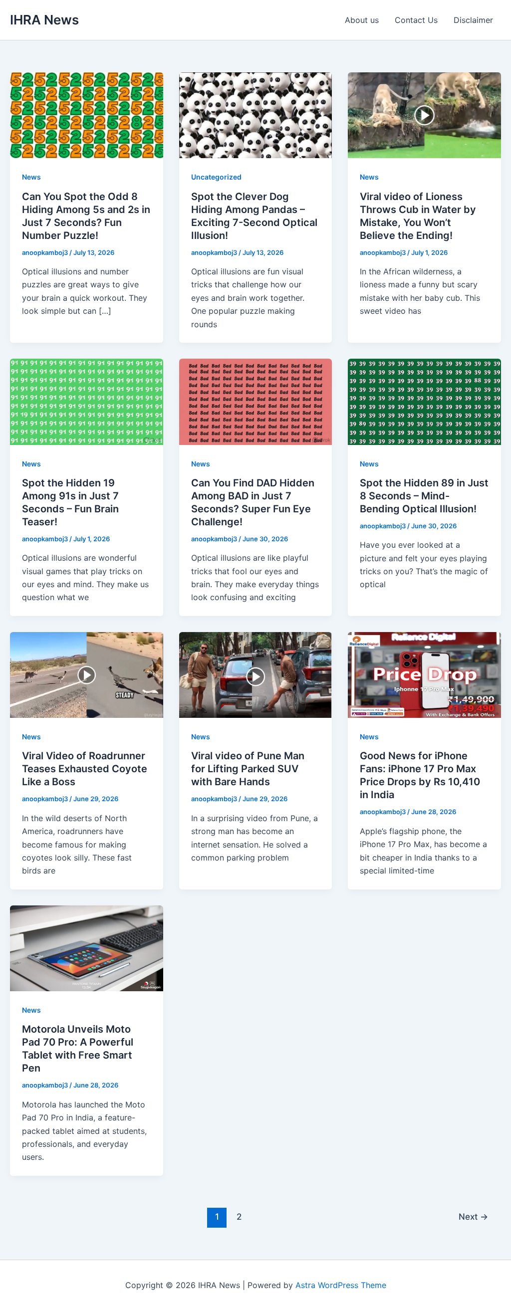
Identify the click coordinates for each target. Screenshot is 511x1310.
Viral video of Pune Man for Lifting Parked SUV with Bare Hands (247, 769)
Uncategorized (216, 177)
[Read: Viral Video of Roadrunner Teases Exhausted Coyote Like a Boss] (86, 674)
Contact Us (416, 20)
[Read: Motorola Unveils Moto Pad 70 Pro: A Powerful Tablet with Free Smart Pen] (86, 947)
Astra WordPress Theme (340, 1285)
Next (473, 1216)
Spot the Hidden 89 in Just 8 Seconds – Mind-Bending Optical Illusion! (424, 496)
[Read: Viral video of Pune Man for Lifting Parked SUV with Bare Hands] (255, 674)
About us (362, 20)
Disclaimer (473, 20)
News (31, 177)
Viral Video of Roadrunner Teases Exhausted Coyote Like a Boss (84, 769)
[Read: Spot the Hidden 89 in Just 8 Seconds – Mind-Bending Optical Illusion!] (424, 401)
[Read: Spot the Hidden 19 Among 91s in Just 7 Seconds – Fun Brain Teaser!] (86, 401)
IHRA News (44, 19)
